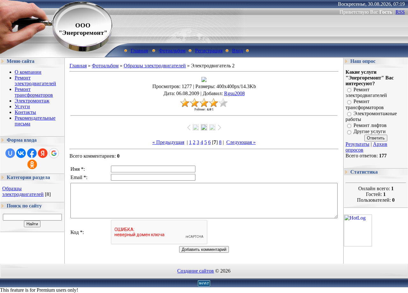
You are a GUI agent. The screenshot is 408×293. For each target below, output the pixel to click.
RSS (400, 12)
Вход (237, 50)
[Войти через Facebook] (32, 153)
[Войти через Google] (54, 153)
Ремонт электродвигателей (366, 92)
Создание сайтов (195, 271)
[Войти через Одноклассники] (32, 164)
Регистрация (208, 50)
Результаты (357, 144)
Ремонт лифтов (370, 125)
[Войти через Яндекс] (42, 153)
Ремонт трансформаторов (365, 104)
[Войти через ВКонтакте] (21, 153)
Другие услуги (369, 131)
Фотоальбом (172, 50)
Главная (139, 50)
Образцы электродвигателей (23, 191)
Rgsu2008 (234, 93)
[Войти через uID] (10, 153)
